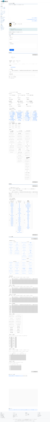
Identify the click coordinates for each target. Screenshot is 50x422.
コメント (10, 42)
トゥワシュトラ (17, 262)
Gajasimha (28, 215)
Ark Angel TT (19, 227)
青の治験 (12, 117)
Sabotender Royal (28, 211)
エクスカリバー (11, 244)
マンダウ (17, 242)
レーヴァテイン (30, 253)
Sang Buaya (28, 210)
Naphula (19, 218)
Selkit (28, 209)
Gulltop (12, 212)
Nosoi (12, 216)
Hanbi (19, 215)
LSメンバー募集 (3, 19)
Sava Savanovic (19, 213)
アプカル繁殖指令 (27, 116)
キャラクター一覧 (3, 12)
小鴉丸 (30, 252)
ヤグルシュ (24, 253)
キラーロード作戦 (34, 120)
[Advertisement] (23, 11)
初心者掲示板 (2, 415)
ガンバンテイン (11, 270)
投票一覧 (2, 14)
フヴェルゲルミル (17, 270)
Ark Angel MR (19, 228)
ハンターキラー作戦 (27, 118)
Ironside (28, 216)
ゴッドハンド (24, 262)
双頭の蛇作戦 (34, 118)
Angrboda (12, 208)
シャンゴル (30, 265)
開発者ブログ (39, 416)
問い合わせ (2, 26)
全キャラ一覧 (25, 375)
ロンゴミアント (17, 267)
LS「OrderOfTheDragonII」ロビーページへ (32, 19)
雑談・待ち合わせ (3, 17)
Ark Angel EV (19, 229)
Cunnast (12, 209)
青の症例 (19, 119)
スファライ (11, 242)
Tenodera (19, 212)
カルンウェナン (30, 244)
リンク (1, 30)
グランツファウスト (24, 242)
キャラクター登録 (3, 7)
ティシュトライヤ (24, 270)
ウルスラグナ (11, 262)
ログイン (2, 4)
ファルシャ (11, 265)
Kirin (19, 231)
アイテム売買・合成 (3, 417)
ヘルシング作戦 (12, 120)
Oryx (28, 213)
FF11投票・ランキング (15, 416)
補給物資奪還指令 (12, 116)
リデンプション (11, 267)
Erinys (28, 228)
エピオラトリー (24, 259)
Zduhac (28, 212)
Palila (19, 214)
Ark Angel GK (19, 230)
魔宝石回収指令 (19, 116)
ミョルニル (11, 250)
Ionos (12, 214)
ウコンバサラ (17, 265)
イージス (11, 253)
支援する (2, 25)
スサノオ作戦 (19, 120)
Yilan (19, 216)
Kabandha (28, 208)
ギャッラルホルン (17, 253)
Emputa (19, 209)
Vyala (12, 213)
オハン (11, 273)
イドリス (30, 259)
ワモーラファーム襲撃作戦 (27, 117)
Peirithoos (19, 210)
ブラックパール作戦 (27, 119)
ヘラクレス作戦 (27, 120)
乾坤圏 (30, 242)
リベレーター (24, 250)
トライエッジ (24, 265)
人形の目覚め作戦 (34, 119)
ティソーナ (30, 247)
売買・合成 (2, 18)
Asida (19, 211)
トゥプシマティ (30, 255)
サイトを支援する (39, 415)
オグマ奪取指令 (12, 118)
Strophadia (28, 214)
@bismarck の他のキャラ (12, 375)
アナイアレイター (17, 252)
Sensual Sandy (12, 215)
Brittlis (12, 217)
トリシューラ (24, 267)
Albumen (28, 226)
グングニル (17, 247)
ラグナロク (17, 244)
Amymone (19, 217)
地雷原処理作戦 (35, 117)
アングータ (30, 267)
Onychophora (28, 227)
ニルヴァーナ (24, 255)
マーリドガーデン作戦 (19, 118)
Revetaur (12, 210)
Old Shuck (28, 218)
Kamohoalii (12, 218)
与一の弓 (11, 252)
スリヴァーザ (24, 273)
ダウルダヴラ (17, 273)
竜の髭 (30, 250)
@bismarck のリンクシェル (19, 375)
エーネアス (30, 262)
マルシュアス (30, 273)
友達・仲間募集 (2, 20)
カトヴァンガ (30, 270)
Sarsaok (28, 217)
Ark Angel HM (19, 226)
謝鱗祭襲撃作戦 (19, 117)
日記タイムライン (3, 13)
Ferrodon (12, 211)
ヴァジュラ (24, 244)
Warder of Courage (19, 232)
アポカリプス (11, 247)
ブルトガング (24, 247)
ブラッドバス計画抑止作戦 (34, 116)
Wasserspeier (19, 208)
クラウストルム (17, 250)
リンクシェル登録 (3, 8)
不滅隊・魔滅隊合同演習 (12, 119)
